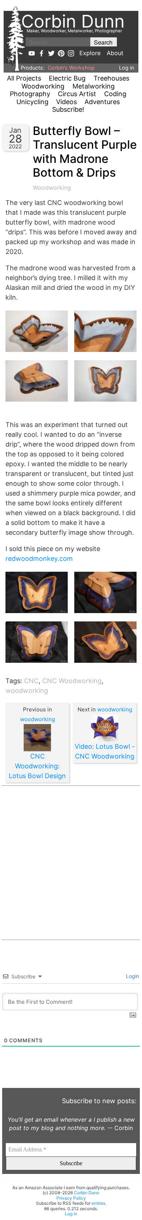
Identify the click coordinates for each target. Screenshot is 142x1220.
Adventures (102, 102)
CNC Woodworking (72, 681)
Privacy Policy (71, 1198)
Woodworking (42, 86)
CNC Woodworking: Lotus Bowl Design (37, 766)
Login (132, 976)
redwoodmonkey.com (39, 558)
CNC (31, 681)
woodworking (26, 690)
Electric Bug (67, 78)
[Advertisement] (71, 863)
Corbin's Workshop (71, 68)
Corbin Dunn (86, 1192)
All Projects (24, 78)
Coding (115, 94)
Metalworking (93, 86)
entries (98, 1203)
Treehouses (111, 78)
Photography (30, 94)
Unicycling (32, 102)
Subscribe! (68, 109)
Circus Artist (77, 94)
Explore (89, 53)
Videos (66, 102)
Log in (126, 68)
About (115, 53)
